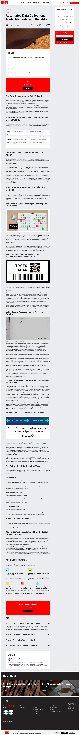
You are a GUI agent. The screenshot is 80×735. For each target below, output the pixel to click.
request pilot (74, 2)
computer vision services (30, 162)
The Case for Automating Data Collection (63, 14)
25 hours (24, 101)
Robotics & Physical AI (37, 705)
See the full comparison (49, 692)
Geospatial (35, 707)
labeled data (32, 457)
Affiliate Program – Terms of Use (56, 711)
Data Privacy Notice (53, 707)
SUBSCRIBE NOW (64, 39)
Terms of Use (52, 709)
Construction (35, 713)
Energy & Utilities (36, 711)
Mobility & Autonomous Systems (39, 701)
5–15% (44, 100)
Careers (43, 2)
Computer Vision (22, 703)
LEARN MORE (28, 88)
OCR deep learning (39, 111)
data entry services (29, 356)
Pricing (35, 2)
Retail (34, 703)
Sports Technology (36, 715)
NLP (20, 705)
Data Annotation (22, 701)
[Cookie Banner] (40, 732)
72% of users (36, 444)
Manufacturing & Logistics (38, 709)
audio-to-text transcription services (18, 461)
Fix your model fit (8, 692)
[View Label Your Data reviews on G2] (7, 722)
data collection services (26, 176)
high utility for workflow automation (26, 367)
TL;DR (57, 13)
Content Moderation (22, 707)
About (39, 2)
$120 (20, 101)
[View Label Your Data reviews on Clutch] (7, 717)
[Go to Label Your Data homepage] (4, 2)
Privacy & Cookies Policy (54, 705)
